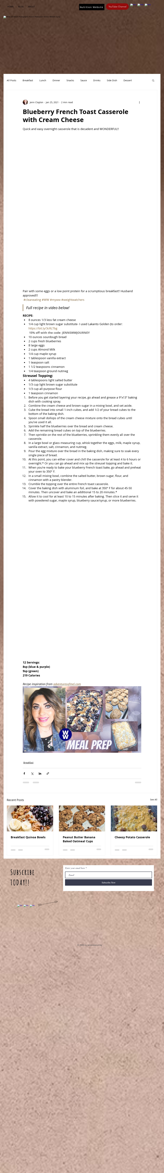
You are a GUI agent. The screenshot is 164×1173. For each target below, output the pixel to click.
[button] (153, 80)
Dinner (56, 80)
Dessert (127, 80)
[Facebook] (133, 6)
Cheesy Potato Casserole (132, 837)
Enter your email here (75, 868)
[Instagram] (140, 6)
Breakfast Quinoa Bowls (28, 837)
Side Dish (112, 80)
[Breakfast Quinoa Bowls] (30, 818)
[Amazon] (148, 6)
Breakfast (28, 80)
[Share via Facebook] (24, 773)
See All (153, 799)
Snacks (70, 80)
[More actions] (139, 102)
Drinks (96, 80)
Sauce (83, 80)
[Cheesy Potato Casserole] (134, 818)
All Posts (11, 80)
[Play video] (82, 719)
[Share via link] (47, 773)
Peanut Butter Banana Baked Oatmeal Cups (79, 839)
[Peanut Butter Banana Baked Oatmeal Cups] (82, 818)
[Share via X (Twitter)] (32, 773)
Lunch (42, 80)
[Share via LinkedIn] (39, 773)
